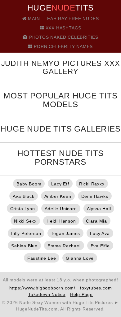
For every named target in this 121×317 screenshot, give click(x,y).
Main (33, 18)
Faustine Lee (41, 258)
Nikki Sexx (25, 221)
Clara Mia (96, 221)
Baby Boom (28, 183)
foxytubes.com (96, 287)
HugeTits (60, 7)
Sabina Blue (24, 245)
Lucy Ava (100, 233)
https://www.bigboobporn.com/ (42, 287)
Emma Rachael (64, 245)
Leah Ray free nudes (71, 18)
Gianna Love (80, 258)
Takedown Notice (46, 294)
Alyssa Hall (99, 208)
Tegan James (65, 233)
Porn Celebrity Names (63, 46)
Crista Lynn (22, 208)
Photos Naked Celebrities (63, 37)
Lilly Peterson (26, 233)
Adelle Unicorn (61, 208)
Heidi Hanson (61, 221)
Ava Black (23, 196)
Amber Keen (57, 196)
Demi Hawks (94, 196)
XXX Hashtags (62, 27)
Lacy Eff (60, 183)
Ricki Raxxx (92, 183)
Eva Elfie (100, 245)
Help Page (81, 294)
